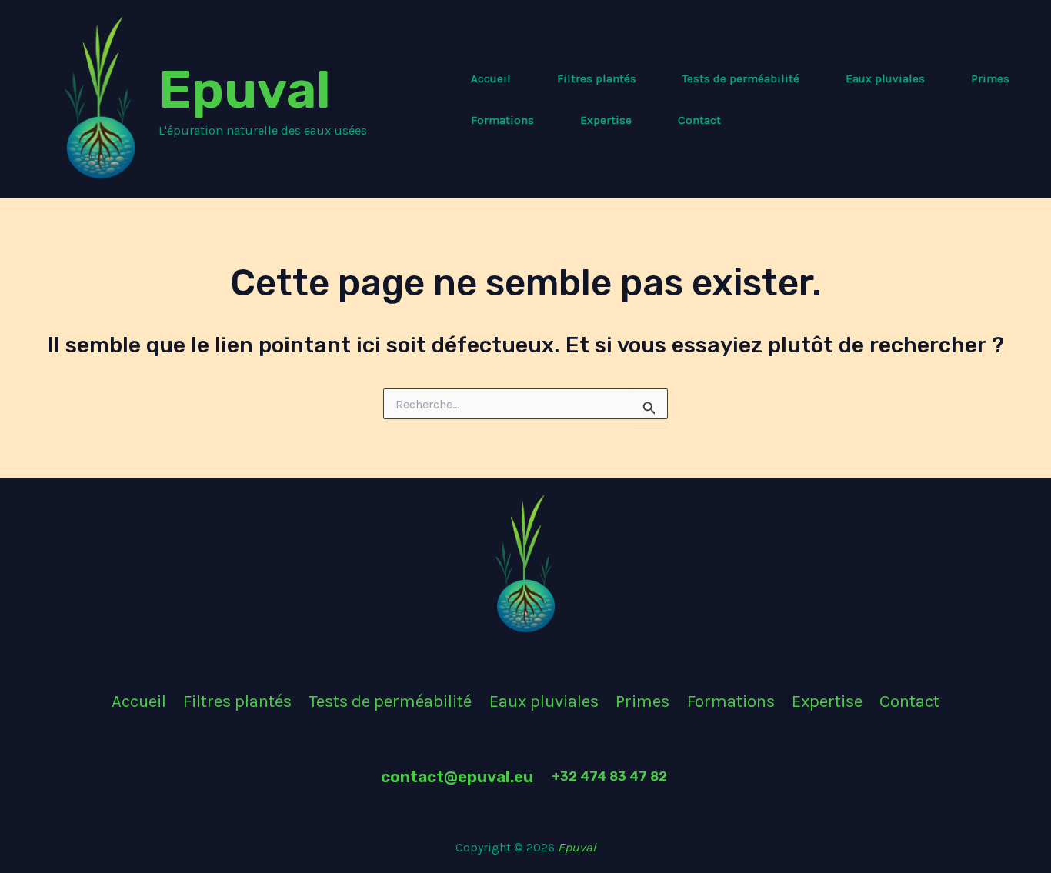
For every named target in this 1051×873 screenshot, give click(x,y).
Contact (699, 120)
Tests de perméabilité (740, 78)
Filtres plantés (596, 78)
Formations (502, 120)
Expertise (606, 120)
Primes (990, 78)
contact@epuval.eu (457, 776)
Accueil (491, 78)
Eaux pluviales (885, 78)
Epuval (244, 89)
